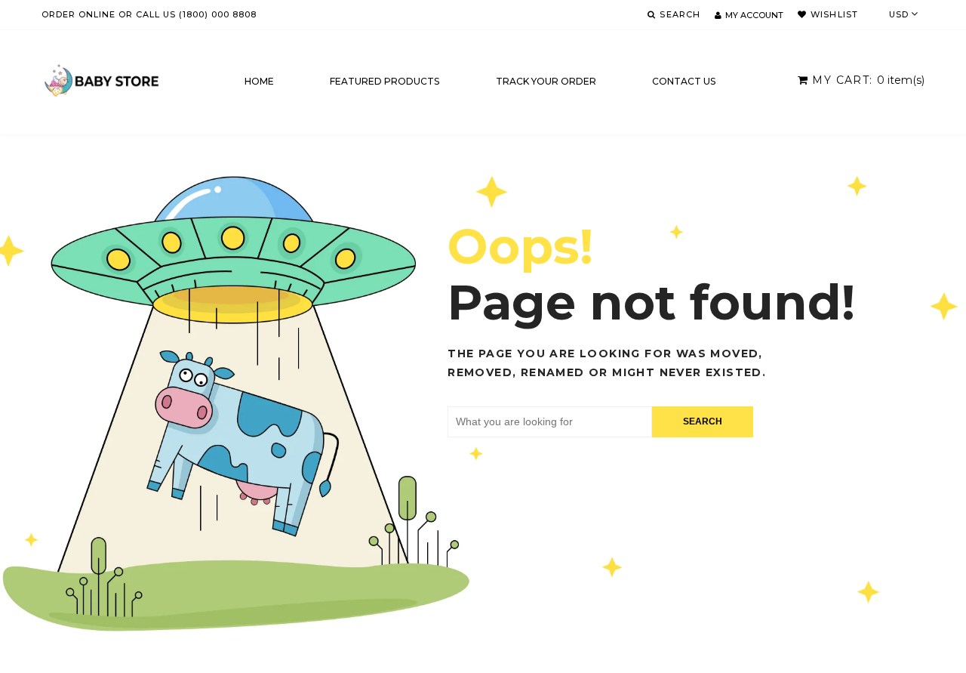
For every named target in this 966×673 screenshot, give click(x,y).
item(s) (868, 80)
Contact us (683, 81)
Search (702, 421)
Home (259, 81)
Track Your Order (546, 81)
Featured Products (384, 81)
